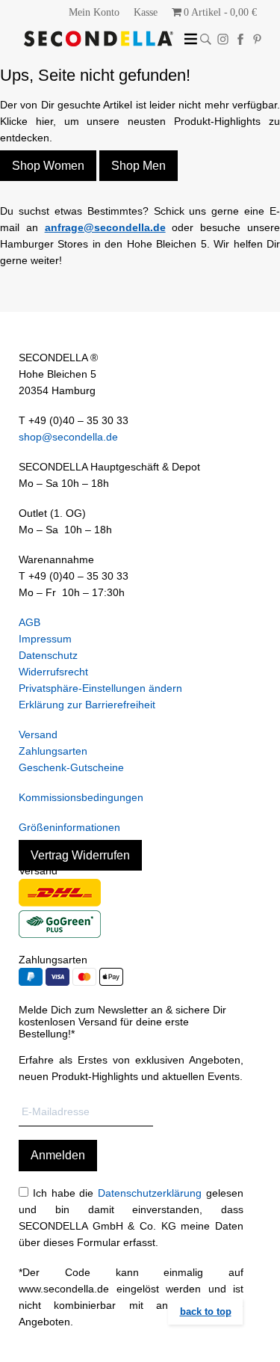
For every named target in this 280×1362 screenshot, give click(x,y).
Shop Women (48, 165)
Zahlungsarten (53, 751)
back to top (205, 1311)
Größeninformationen (69, 827)
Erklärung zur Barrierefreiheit (87, 705)
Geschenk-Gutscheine (71, 767)
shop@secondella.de (68, 437)
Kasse (146, 12)
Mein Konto (94, 12)
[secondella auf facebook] (240, 39)
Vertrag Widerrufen (80, 855)
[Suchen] (205, 39)
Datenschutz (48, 655)
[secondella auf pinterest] (257, 39)
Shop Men (138, 165)
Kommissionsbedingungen (81, 797)
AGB (29, 622)
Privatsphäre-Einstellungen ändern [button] (100, 688)
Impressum (45, 639)
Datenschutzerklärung (150, 1193)
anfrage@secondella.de (105, 227)
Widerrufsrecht (53, 672)
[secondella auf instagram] (222, 39)
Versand (38, 734)
